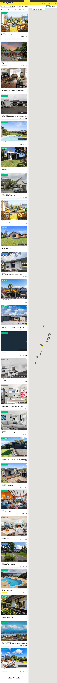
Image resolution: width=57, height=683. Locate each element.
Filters (26, 6)
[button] (41, 350)
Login (55, 3)
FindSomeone (32, 0)
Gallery (53, 6)
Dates (15, 6)
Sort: (2, 9)
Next (25, 38)
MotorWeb (37, 0)
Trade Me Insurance (20, 0)
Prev (3, 38)
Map (48, 6)
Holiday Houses (26, 0)
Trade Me (14, 0)
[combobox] (7, 6)
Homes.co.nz (42, 0)
